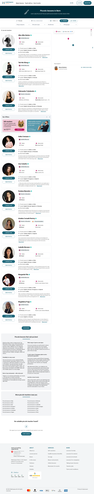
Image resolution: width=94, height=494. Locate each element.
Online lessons (52, 463)
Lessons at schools (71, 457)
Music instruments (53, 460)
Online (54, 20)
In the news (33, 460)
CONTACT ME (8, 49)
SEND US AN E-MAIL (87, 67)
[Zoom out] (91, 33)
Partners (32, 463)
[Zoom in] (91, 31)
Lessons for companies (72, 460)
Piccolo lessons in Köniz (33, 402)
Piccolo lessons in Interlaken (9, 410)
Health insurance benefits (55, 453)
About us (32, 450)
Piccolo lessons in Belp (8, 401)
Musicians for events (54, 466)
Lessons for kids (70, 450)
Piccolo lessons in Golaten (9, 408)
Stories (31, 466)
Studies (32, 469)
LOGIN (79, 3)
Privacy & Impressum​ (82, 489)
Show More (26, 328)
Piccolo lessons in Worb (33, 412)
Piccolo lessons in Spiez (33, 408)
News (31, 457)
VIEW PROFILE (8, 53)
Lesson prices (33, 453)
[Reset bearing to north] (91, 35)
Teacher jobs (69, 466)
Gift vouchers (51, 450)
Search (65, 20)
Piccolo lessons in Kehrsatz (34, 401)
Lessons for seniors (71, 453)
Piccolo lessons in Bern (8, 402)
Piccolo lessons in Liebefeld (34, 404)
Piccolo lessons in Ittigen (8, 412)
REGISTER (87, 3)
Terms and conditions (72, 469)
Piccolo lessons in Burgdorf (9, 406)
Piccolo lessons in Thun (33, 410)
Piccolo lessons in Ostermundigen (35, 406)
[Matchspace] (7, 3)
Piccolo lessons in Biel (8, 404)
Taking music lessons (72, 463)
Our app (50, 457)
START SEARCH (26, 433)
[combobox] (23, 20)
